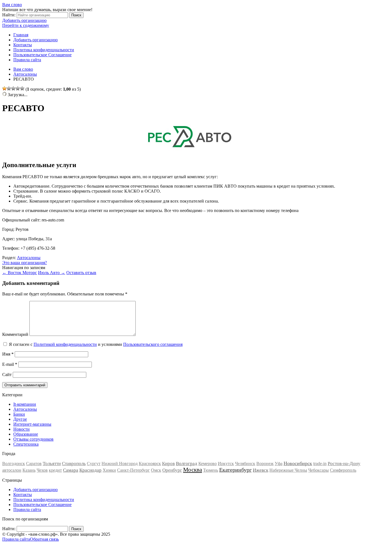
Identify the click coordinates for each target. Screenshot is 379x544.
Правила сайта (27, 59)
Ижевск (260, 470)
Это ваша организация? (24, 262)
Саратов (34, 463)
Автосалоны (29, 257)
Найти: (9, 14)
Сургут (93, 463)
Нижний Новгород (120, 463)
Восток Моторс (19, 272)
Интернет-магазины (32, 424)
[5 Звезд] (22, 88)
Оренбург (172, 470)
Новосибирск (298, 463)
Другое (20, 419)
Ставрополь (74, 463)
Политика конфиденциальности (43, 49)
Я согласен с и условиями (96, 344)
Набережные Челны (288, 470)
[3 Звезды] (13, 88)
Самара (70, 470)
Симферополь (343, 470)
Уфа (278, 463)
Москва (192, 469)
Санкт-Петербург (133, 470)
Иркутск (226, 463)
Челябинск (245, 463)
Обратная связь (44, 539)
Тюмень (210, 470)
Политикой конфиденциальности (65, 344)
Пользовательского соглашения (153, 344)
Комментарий (15, 334)
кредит (55, 470)
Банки (19, 414)
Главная (20, 34)
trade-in (320, 463)
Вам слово (12, 4)
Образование (25, 434)
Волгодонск (13, 463)
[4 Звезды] (18, 88)
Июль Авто (51, 272)
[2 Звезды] (9, 88)
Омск (156, 470)
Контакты (22, 44)
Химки (109, 470)
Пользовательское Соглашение (42, 54)
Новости (21, 429)
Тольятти (52, 463)
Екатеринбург (235, 470)
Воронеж (265, 463)
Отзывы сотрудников (33, 439)
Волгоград (186, 463)
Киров (168, 463)
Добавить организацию (24, 20)
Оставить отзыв (81, 272)
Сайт (7, 374)
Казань (29, 470)
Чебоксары (318, 470)
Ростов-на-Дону (344, 463)
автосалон (11, 470)
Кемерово (207, 463)
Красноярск (150, 463)
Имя (8, 354)
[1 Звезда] (4, 88)
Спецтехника (26, 444)
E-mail (9, 364)
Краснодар (90, 470)
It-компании (24, 404)
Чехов (42, 470)
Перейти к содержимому (25, 25)
